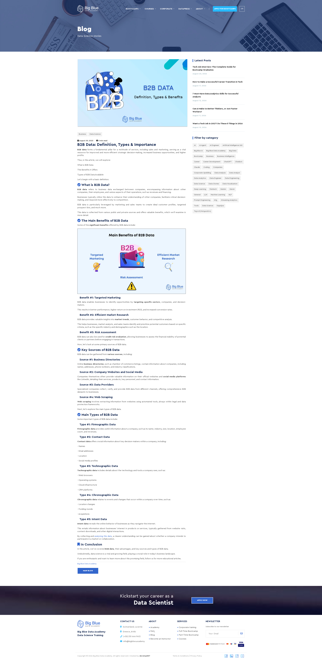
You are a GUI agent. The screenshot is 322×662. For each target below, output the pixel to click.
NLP (230, 195)
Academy (154, 627)
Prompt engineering (202, 200)
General (197, 195)
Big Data (232, 151)
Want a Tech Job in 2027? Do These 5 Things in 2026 (218, 124)
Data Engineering (232, 178)
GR (242, 9)
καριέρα (220, 206)
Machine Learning (218, 195)
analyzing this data (103, 536)
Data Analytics (200, 178)
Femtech (213, 189)
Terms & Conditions (181, 656)
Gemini (223, 189)
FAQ (152, 631)
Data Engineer (215, 178)
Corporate (166, 9)
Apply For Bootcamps (225, 9)
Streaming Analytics (229, 200)
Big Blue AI (198, 151)
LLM (205, 195)
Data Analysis (220, 173)
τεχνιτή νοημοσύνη (202, 211)
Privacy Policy (196, 656)
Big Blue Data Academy (216, 151)
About (199, 9)
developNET (144, 656)
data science (207, 206)
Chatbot (238, 162)
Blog (152, 635)
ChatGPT (228, 162)
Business (82, 134)
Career (197, 162)
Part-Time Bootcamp (189, 635)
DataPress (184, 9)
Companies (217, 167)
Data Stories (214, 184)
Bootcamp (198, 156)
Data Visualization (230, 184)
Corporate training (187, 627)
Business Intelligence (225, 156)
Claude (197, 167)
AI (195, 145)
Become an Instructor (160, 639)
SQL (215, 200)
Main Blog (88, 571)
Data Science (95, 134)
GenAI (232, 189)
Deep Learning (200, 189)
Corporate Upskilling (202, 173)
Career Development (211, 162)
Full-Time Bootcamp (188, 631)
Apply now (202, 600)
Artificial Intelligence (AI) (232, 145)
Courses (149, 9)
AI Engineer (214, 145)
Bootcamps (132, 9)
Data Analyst (234, 173)
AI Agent (202, 145)
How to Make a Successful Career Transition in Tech (218, 82)
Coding (207, 167)
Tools (196, 206)
